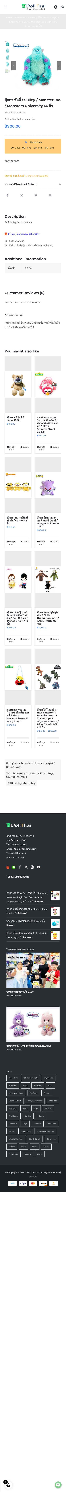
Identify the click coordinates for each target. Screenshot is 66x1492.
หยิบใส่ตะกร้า (12, 448)
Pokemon (13, 1085)
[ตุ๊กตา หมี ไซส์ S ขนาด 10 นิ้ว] (18, 385)
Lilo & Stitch (34, 1139)
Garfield (28, 1116)
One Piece (53, 1101)
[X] (21, 195)
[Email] (50, 195)
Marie (39, 1154)
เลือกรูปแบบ (12, 543)
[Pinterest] (36, 195)
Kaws (23, 1147)
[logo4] (33, 4)
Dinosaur (13, 1124)
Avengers (12, 1108)
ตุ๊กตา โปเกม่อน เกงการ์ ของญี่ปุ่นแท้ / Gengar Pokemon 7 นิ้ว (48, 522)
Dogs (36, 1108)
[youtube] (38, 867)
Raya (25, 1124)
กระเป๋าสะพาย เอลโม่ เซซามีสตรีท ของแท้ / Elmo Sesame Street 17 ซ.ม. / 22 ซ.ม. (18, 715)
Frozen (11, 1131)
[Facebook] (7, 195)
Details (26, 447)
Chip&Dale (13, 1154)
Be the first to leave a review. (20, 119)
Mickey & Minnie (16, 1093)
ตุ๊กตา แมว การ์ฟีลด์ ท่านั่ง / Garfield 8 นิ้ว (17, 520)
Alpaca (46, 1147)
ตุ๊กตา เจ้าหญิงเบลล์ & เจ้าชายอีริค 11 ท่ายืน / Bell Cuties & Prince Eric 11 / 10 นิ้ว (18, 618)
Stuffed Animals (16, 776)
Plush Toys (46, 773)
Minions (48, 1108)
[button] (33, 184)
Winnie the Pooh (16, 1139)
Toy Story (33, 1093)
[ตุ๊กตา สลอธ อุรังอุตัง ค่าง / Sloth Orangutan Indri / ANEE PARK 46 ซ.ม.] (48, 580)
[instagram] (32, 867)
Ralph (34, 1147)
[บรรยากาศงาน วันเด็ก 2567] (33, 970)
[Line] (13, 867)
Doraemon (52, 1124)
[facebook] (19, 867)
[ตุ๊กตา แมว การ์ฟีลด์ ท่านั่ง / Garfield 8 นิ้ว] (18, 485)
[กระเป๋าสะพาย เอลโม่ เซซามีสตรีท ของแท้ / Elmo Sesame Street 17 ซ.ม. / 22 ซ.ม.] (18, 677)
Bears (25, 1108)
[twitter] (26, 867)
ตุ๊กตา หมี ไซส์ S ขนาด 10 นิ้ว (15, 419)
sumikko (37, 1124)
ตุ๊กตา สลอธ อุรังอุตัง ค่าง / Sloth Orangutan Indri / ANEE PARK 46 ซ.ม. (48, 618)
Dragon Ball (26, 1131)
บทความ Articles (14, 995)
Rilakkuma (13, 1116)
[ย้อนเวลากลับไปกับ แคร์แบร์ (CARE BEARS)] (33, 1024)
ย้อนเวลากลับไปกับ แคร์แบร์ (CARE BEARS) (28, 1045)
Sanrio (46, 1093)
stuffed (12, 1147)
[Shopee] (7, 867)
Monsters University (34, 763)
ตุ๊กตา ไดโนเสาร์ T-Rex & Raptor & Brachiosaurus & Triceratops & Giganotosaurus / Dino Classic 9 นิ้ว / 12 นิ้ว (47, 718)
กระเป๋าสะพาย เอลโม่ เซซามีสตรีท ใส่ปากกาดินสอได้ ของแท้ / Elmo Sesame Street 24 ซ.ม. (47, 424)
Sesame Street (15, 1101)
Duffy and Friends (34, 1101)
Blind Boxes (51, 1139)
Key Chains (48, 1078)
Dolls (25, 1085)
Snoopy (28, 1154)
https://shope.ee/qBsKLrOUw (23, 234)
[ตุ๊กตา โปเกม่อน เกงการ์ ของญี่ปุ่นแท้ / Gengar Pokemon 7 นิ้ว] (48, 485)
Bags (50, 1085)
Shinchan (38, 1085)
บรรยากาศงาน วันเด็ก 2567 (20, 991)
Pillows (41, 1116)
